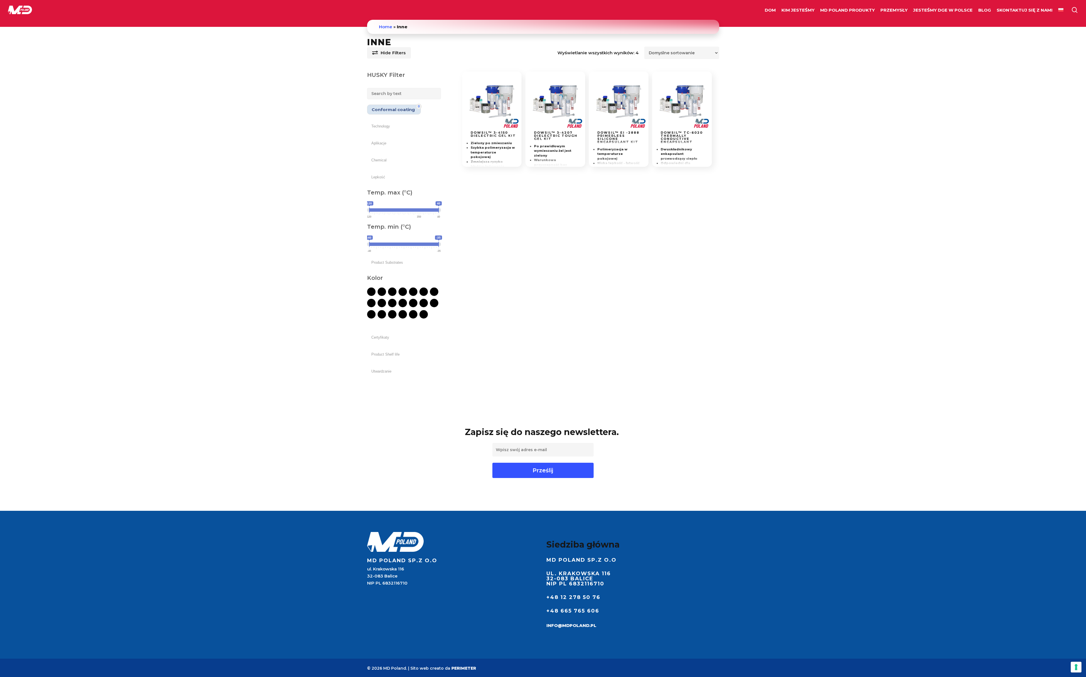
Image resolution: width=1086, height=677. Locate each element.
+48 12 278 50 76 (573, 597)
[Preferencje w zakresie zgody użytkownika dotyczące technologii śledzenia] (1076, 667)
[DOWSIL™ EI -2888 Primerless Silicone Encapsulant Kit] (618, 101)
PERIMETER (463, 668)
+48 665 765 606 (572, 611)
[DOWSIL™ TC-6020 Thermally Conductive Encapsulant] (682, 101)
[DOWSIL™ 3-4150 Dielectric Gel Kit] (492, 101)
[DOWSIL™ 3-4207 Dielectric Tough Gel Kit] (555, 101)
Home (385, 26)
